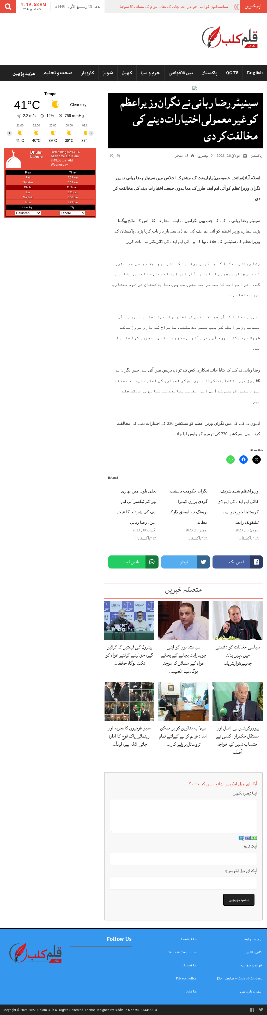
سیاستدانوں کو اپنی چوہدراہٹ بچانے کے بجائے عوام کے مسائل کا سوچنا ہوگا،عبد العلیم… (183, 659)
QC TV (232, 72)
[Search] (8, 7)
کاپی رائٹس (253, 952)
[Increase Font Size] (118, 155)
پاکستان (209, 72)
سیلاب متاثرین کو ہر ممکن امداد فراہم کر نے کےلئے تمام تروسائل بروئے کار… (183, 736)
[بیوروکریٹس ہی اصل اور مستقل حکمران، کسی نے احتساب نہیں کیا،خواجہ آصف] (238, 701)
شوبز (108, 72)
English (255, 72)
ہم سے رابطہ (252, 939)
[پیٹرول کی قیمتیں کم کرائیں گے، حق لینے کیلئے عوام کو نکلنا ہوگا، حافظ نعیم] (129, 620)
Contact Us (189, 939)
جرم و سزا (150, 72)
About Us (190, 965)
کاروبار (87, 72)
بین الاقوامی (181, 72)
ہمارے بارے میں (251, 991)
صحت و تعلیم (58, 72)
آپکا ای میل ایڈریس (241, 871)
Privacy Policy (186, 978)
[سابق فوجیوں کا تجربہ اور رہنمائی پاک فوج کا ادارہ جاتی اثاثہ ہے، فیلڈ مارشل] (129, 701)
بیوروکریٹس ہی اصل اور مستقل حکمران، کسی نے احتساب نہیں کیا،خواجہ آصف (237, 740)
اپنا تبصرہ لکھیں (245, 793)
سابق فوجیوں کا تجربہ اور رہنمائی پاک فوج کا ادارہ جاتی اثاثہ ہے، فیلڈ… (129, 736)
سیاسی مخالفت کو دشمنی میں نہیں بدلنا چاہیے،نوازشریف (237, 655)
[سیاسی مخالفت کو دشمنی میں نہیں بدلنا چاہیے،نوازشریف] (238, 620)
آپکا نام (250, 846)
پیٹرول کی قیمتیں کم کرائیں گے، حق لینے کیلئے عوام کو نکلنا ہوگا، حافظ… (129, 655)
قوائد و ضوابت (251, 965)
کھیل (127, 72)
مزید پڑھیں (24, 73)
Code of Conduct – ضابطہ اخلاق (239, 978)
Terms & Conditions (182, 952)
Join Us (191, 991)
